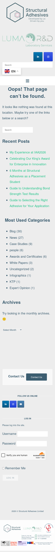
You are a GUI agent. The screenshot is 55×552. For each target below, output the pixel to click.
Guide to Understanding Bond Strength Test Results (30, 191)
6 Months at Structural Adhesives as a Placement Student (28, 176)
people (14, 250)
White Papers (19, 262)
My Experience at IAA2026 (28, 152)
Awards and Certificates (26, 256)
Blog (13, 231)
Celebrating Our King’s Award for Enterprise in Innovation (30, 161)
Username (9, 433)
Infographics (18, 275)
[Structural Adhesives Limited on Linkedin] (37, 56)
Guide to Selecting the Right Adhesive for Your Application (29, 203)
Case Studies (19, 243)
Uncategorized (19, 269)
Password (8, 443)
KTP (12, 281)
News (13, 237)
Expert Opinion (20, 288)
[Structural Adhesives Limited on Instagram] (48, 56)
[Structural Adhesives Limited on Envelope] (20, 404)
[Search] (49, 63)
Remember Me (15, 468)
